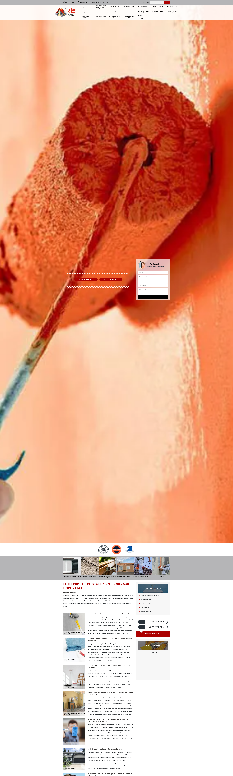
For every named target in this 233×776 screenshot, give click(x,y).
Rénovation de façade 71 (172, 12)
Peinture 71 (86, 7)
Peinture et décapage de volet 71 (114, 7)
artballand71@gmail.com (103, 2)
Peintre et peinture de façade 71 (158, 7)
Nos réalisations (86, 279)
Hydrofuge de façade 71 (100, 17)
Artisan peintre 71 (129, 12)
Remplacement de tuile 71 (129, 17)
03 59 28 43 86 (70, 2)
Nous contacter (111, 279)
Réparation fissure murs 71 (129, 7)
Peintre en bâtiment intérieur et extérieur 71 (143, 17)
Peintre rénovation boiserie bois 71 (143, 7)
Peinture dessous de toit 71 (114, 17)
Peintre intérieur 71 (114, 12)
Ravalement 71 (100, 12)
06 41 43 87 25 (85, 2)
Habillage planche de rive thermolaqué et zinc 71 (100, 7)
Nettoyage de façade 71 (157, 12)
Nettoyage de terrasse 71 (85, 17)
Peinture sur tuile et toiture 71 (172, 7)
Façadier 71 (86, 12)
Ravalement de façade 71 (143, 12)
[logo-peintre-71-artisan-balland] (65, 12)
